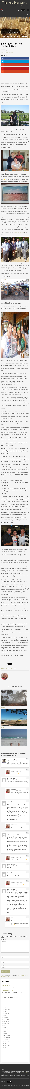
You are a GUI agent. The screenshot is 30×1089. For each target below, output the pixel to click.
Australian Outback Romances (9, 1005)
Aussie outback (10, 1075)
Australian (18, 1072)
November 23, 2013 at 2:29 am (12, 865)
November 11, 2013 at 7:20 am (12, 760)
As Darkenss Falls (11, 1071)
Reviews (5, 1033)
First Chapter (4, 747)
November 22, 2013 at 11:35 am (13, 834)
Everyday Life (6, 1013)
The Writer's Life (6, 1051)
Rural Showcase (6, 1035)
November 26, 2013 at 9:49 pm (16, 919)
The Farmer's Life (7, 1043)
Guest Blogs (6, 1019)
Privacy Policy (26, 1085)
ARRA (14, 1072)
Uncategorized (6, 1054)
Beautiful (3, 707)
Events (4, 1011)
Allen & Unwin (21, 1074)
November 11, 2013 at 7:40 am (16, 771)
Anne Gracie (15, 1074)
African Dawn (15, 1075)
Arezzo (19, 1075)
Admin (3, 50)
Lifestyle (5, 1025)
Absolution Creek (25, 1071)
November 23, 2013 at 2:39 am (16, 826)
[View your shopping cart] (2, 10)
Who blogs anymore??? (7, 985)
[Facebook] (22, 10)
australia (11, 1072)
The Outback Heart (10, 52)
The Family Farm (6, 1041)
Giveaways (5, 1017)
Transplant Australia (5, 668)
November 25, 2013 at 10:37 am (16, 882)
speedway (5, 1039)
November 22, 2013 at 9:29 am (12, 803)
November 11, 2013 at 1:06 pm (13, 779)
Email (2, 960)
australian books (4, 1071)
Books (4, 1007)
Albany (16, 1071)
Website (3, 965)
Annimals (19, 1071)
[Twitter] (24, 10)
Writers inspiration (13, 668)
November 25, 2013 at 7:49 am (12, 874)
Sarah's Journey (6, 1037)
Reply (27, 758)
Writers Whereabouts (8, 1056)
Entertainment (6, 1009)
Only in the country (7, 1029)
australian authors (25, 1075)
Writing (4, 1058)
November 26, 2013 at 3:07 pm (13, 890)
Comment (3, 939)
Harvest (3, 727)
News (4, 1027)
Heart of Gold (6, 1021)
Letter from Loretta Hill (7, 990)
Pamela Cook (10, 759)
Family (4, 52)
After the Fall (10, 1074)
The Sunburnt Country (8, 1049)
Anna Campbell (7, 1072)
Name (2, 955)
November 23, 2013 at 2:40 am (16, 790)
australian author (24, 1072)
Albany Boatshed (4, 1074)
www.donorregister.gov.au (18, 232)
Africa (2, 1072)
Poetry (4, 1031)
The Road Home (6, 1047)
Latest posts (6, 1023)
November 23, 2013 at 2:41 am (16, 857)
